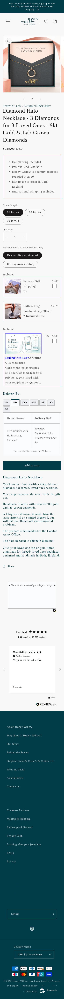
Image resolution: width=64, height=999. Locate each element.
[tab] (6, 403)
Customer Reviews (18, 810)
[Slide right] (40, 99)
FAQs (10, 852)
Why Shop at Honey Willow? (24, 735)
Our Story (13, 744)
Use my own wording (20, 264)
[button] (8, 21)
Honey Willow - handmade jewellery (32, 981)
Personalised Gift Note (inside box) (23, 247)
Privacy (11, 861)
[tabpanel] (32, 434)
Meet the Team (15, 769)
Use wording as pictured (22, 255)
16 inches (13, 212)
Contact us (13, 786)
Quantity (8, 229)
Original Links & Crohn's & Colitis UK (30, 761)
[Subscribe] (52, 914)
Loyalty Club (15, 835)
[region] (32, 669)
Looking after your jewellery (24, 844)
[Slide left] (24, 99)
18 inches (35, 212)
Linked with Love (17, 357)
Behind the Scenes (18, 752)
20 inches (13, 220)
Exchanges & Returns (20, 827)
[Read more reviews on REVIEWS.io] (46, 705)
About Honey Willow (19, 726)
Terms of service (33, 991)
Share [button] (11, 566)
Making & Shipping (18, 818)
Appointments (15, 778)
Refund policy (30, 986)
